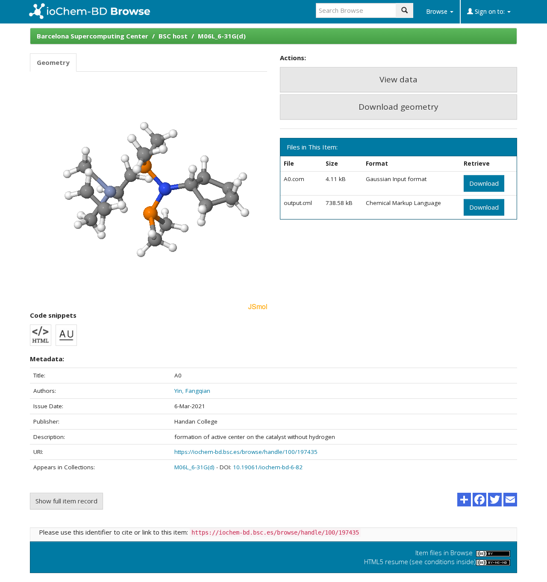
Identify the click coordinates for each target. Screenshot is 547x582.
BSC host (173, 36)
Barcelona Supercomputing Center (92, 36)
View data (398, 79)
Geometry (53, 62)
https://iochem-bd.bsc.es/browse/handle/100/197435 (246, 452)
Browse (437, 11)
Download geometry (398, 106)
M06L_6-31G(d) (222, 36)
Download (484, 183)
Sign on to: (489, 11)
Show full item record (66, 501)
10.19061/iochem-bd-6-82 (268, 467)
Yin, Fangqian (192, 391)
